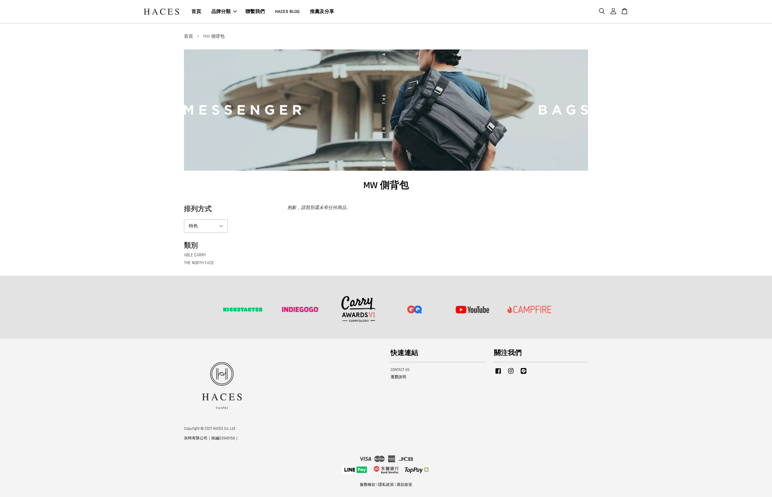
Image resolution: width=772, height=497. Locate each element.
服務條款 (367, 484)
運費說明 (398, 377)
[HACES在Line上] (523, 374)
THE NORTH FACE (199, 263)
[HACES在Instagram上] (511, 374)
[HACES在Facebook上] (498, 374)
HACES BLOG (287, 11)
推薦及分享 (322, 11)
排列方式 (198, 209)
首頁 (196, 11)
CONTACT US (400, 369)
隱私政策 (386, 484)
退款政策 (404, 484)
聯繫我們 (255, 11)
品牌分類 (221, 11)
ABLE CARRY (195, 255)
